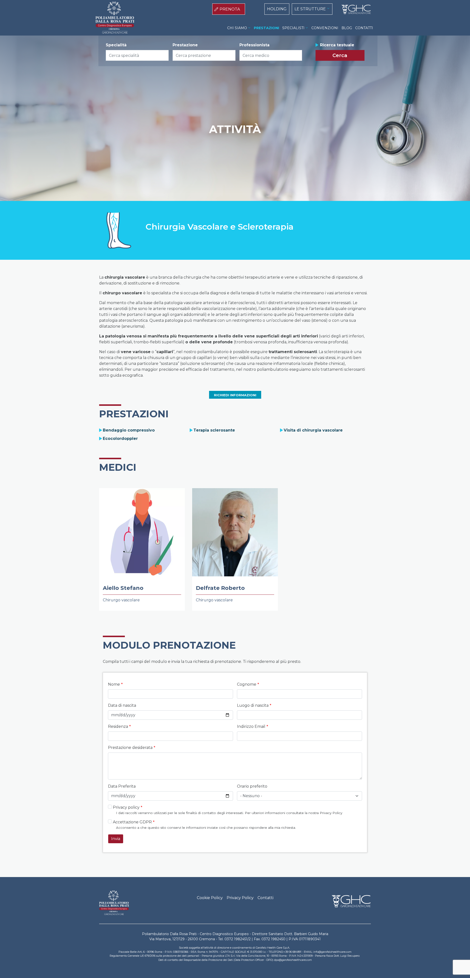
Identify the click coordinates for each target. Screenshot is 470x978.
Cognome (246, 684)
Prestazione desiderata (130, 747)
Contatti (265, 897)
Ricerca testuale (337, 45)
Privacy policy (126, 807)
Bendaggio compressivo (129, 430)
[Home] (354, 9)
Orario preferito (252, 786)
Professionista (254, 45)
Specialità (116, 45)
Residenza (118, 726)
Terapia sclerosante (214, 430)
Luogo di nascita (253, 705)
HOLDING (277, 9)
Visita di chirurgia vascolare (313, 430)
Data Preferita (122, 786)
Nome (114, 684)
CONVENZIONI (324, 28)
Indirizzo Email (251, 726)
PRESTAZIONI (266, 28)
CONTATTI (364, 28)
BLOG (346, 28)
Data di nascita (122, 705)
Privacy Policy (240, 897)
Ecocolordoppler (120, 438)
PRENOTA (230, 9)
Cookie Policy (210, 897)
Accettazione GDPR (132, 822)
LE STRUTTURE (310, 9)
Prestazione (185, 45)
